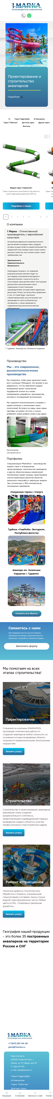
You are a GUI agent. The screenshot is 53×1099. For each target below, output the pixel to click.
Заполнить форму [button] (26, 646)
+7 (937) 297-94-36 (18, 1043)
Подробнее (14, 96)
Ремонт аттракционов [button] (25, 882)
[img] (23, 16)
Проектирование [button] (20, 719)
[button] (35, 1094)
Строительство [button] (19, 801)
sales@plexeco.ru (24, 1070)
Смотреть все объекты (27, 613)
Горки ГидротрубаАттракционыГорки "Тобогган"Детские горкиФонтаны (20, 1084)
